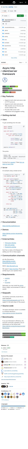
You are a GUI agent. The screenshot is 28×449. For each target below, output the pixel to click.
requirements (7, 45)
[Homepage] (14, 2)
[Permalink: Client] (1, 120)
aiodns (21, 285)
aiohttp (11, 7)
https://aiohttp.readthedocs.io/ (11, 226)
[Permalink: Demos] (1, 230)
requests (12, 162)
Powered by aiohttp (10, 247)
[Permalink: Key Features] (1, 96)
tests (5, 48)
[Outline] (26, 62)
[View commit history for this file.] (6, 24)
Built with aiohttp (9, 245)
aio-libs (5, 7)
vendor (6, 54)
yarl (6, 280)
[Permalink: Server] (1, 168)
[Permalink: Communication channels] (1, 256)
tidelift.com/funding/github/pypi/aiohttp (14, 373)
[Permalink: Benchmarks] (1, 317)
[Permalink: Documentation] (1, 222)
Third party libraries (10, 243)
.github (6, 30)
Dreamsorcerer (6, 21)
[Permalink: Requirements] (1, 274)
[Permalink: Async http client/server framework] (1, 71)
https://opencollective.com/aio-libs (12, 376)
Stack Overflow (13, 269)
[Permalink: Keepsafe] (1, 293)
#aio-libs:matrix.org (12, 266)
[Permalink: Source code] (1, 306)
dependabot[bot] (9, 19)
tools (5, 51)
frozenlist (7, 282)
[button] (24, 126)
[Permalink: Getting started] (1, 115)
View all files (14, 57)
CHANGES (6, 33)
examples (6, 42)
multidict (7, 278)
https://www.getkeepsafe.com (11, 300)
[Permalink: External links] (1, 239)
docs (5, 39)
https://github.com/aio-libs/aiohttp (12, 313)
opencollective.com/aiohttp (10, 370)
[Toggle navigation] (2, 2)
